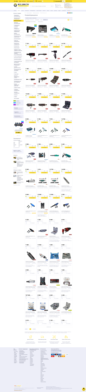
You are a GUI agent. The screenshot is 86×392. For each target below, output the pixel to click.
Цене (41, 19)
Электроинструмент (18, 57)
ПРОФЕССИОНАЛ (16, 140)
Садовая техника (17, 87)
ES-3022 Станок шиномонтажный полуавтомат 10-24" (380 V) (18, 130)
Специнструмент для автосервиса (18, 62)
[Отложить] (28, 47)
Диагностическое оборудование (17, 64)
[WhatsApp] (70, 12)
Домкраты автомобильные (17, 23)
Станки (15, 72)
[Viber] (69, 12)
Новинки (15, 94)
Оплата (52, 10)
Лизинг (48, 10)
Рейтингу (44, 19)
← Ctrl (26, 329)
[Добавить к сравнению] (26, 47)
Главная (15, 10)
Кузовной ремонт (17, 38)
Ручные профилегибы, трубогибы (16, 85)
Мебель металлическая (17, 34)
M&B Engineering (20, 140)
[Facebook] (53, 351)
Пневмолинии (16, 47)
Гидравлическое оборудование (17, 31)
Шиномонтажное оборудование (17, 18)
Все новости (15, 167)
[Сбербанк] (56, 356)
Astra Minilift (20, 144)
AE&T (14, 142)
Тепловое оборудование (16, 93)
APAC (14, 143)
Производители (32, 10)
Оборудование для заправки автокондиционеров (18, 53)
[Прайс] (71, 20)
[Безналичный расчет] (63, 356)
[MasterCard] (56, 354)
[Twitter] (57, 351)
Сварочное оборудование (16, 41)
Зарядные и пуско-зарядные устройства (18, 50)
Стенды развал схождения (17, 26)
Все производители (16, 147)
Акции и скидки (38, 10)
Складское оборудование (16, 90)
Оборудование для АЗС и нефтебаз (17, 82)
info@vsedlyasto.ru (68, 7)
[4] (19, 135)
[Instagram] (60, 351)
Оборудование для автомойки (17, 70)
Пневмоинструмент (17, 20)
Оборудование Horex (18, 79)
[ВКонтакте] (67, 12)
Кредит (59, 10)
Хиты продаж (16, 98)
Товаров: (26, 19)
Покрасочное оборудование (16, 44)
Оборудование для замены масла (17, 36)
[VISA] (52, 354)
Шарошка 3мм (40, 21)
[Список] (70, 20)
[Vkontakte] (52, 351)
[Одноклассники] (68, 12)
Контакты (68, 10)
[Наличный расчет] (59, 356)
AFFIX (19, 142)
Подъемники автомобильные (17, 16)
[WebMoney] (59, 354)
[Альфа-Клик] (52, 356)
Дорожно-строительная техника (16, 76)
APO (19, 143)
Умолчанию (37, 19)
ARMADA (14, 144)
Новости (44, 10)
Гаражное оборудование (16, 28)
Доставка (55, 10)
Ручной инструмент (17, 59)
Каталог (19, 10)
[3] (18, 135)
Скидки (15, 96)
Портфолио (27, 10)
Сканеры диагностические (17, 67)
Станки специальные (18, 55)
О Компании (64, 10)
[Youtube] (59, 351)
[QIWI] (66, 354)
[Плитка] (68, 20)
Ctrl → (34, 329)
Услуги (23, 10)
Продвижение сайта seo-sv (18, 390)
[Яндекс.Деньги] (63, 354)
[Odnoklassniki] (55, 351)
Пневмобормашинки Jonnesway (31, 21)
